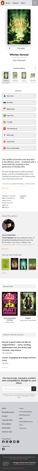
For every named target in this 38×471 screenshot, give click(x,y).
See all (4, 273)
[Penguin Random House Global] (7, 463)
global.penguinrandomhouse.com (13, 468)
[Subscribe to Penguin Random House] (33, 388)
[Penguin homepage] (2, 3)
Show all (4, 367)
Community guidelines (25, 411)
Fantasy (22, 198)
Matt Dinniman (10, 322)
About (4, 408)
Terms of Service (20, 459)
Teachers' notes (7, 432)
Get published (6, 424)
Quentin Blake (32, 320)
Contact (4, 416)
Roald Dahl (23, 320)
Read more (5, 188)
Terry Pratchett (19, 60)
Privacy (21, 425)
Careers (21, 408)
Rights (21, 418)
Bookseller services (8, 412)
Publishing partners (24, 415)
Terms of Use (24, 395)
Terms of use (23, 428)
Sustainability (6, 428)
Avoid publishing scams (26, 421)
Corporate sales (7, 420)
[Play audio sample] (10, 48)
